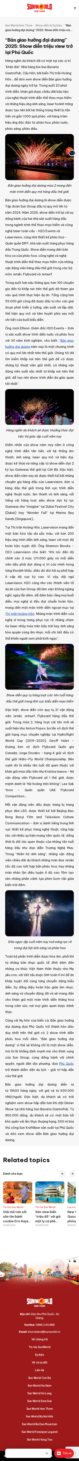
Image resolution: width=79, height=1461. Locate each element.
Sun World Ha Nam (39, 1385)
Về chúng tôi (39, 1339)
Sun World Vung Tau (39, 1439)
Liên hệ (39, 1370)
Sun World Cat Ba (39, 1378)
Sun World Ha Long (39, 1393)
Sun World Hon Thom (39, 1408)
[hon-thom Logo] (39, 8)
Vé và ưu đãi (39, 1362)
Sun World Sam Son (39, 1401)
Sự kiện (39, 1354)
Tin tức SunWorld (40, 1347)
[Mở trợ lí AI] (70, 151)
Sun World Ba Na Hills (39, 1416)
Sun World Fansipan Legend (39, 1432)
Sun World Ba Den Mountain (39, 1424)
